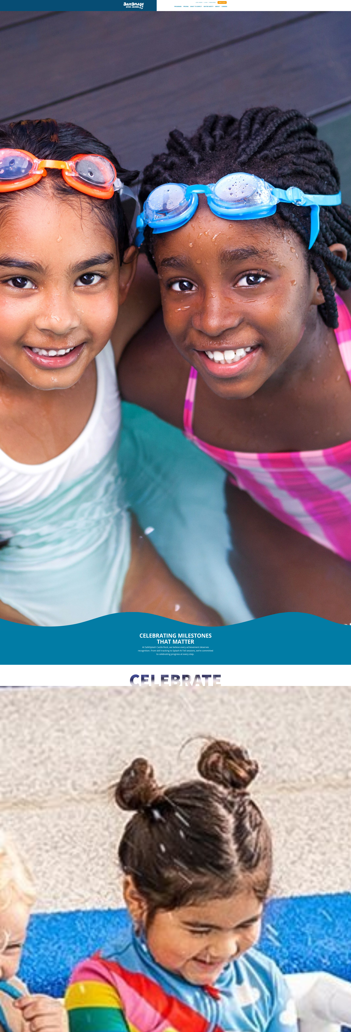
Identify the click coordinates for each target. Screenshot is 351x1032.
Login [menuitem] (205, 2)
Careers (224, 6)
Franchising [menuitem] (212, 2)
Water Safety (208, 6)
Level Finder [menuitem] (199, 2)
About (217, 6)
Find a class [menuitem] (222, 2)
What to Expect (196, 6)
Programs (178, 6)
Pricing (185, 6)
